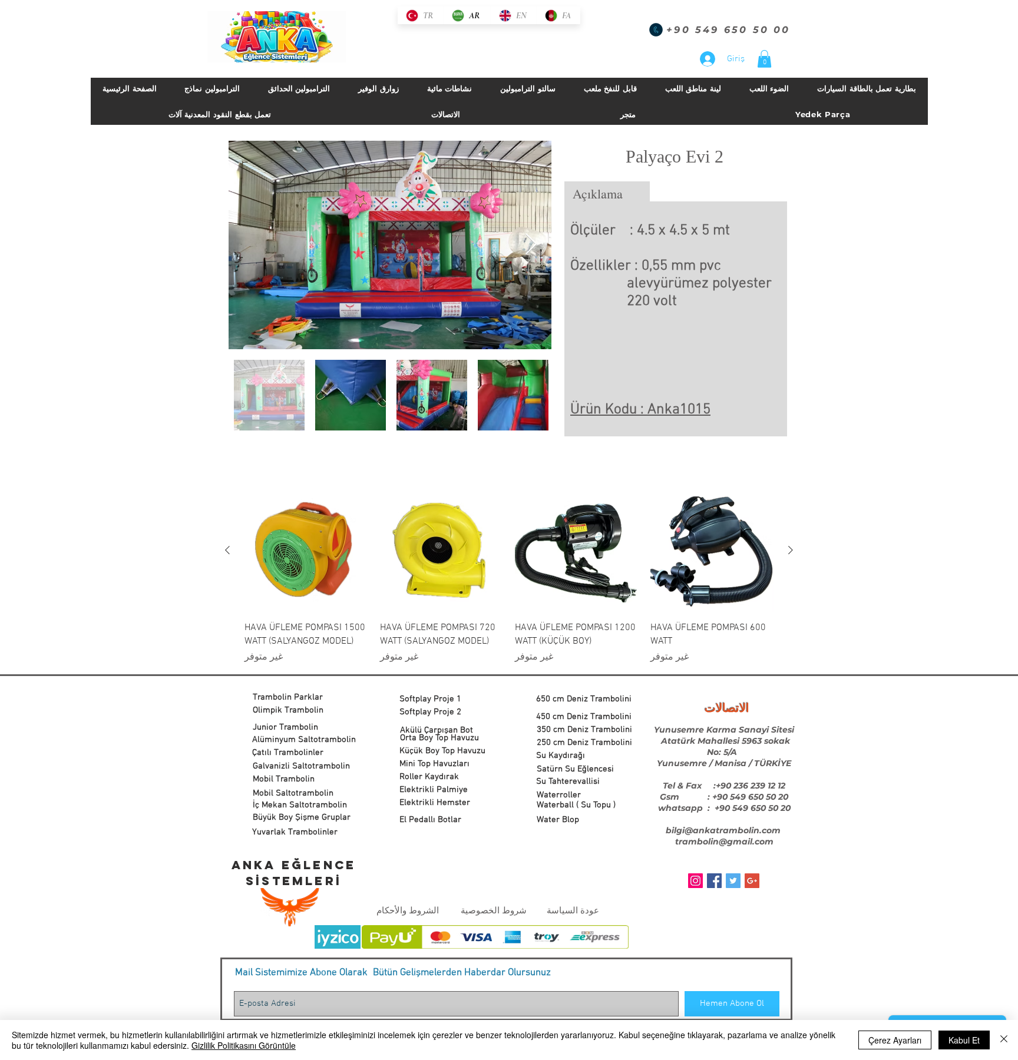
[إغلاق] (1004, 1040)
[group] (509, 576)
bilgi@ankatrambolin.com (723, 830)
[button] (764, 59)
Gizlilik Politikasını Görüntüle (243, 1045)
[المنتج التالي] (227, 550)
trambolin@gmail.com (724, 841)
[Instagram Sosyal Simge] (695, 880)
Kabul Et (964, 1040)
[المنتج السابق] (791, 550)
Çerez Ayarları (894, 1040)
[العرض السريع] (712, 550)
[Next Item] (531, 244)
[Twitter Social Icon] (733, 880)
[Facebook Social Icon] (714, 880)
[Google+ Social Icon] (752, 880)
